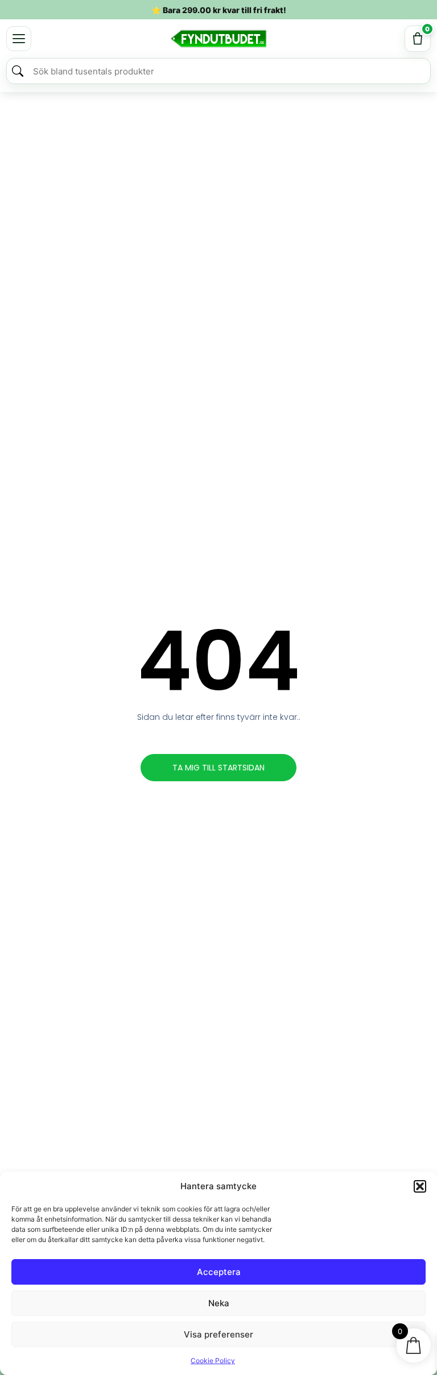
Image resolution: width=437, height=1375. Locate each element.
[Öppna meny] (18, 38)
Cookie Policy (213, 1360)
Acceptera (219, 1271)
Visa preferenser (218, 1334)
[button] (420, 1186)
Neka (218, 1303)
